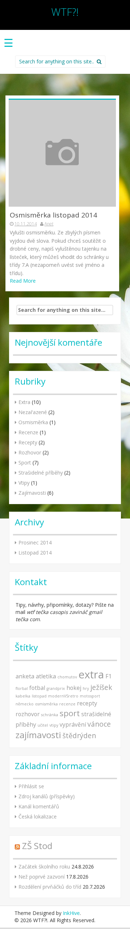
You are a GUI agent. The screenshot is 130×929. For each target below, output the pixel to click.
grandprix (56, 688)
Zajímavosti (32, 492)
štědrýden (79, 735)
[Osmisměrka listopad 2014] (62, 152)
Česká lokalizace (37, 816)
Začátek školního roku (44, 866)
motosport (90, 696)
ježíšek (101, 687)
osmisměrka (46, 703)
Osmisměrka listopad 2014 (53, 215)
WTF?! (65, 12)
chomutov (67, 676)
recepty (87, 703)
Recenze (28, 432)
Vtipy (24, 482)
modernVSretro (63, 696)
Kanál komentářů (38, 806)
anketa (25, 676)
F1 (108, 676)
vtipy (53, 725)
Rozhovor (29, 452)
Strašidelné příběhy (40, 472)
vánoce (99, 724)
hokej (73, 688)
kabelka (23, 696)
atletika (46, 676)
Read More (23, 280)
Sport (24, 462)
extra (91, 674)
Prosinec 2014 (35, 542)
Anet (48, 224)
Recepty (27, 442)
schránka (49, 714)
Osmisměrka (33, 422)
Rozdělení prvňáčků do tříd (49, 886)
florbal (22, 688)
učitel (43, 725)
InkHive (71, 913)
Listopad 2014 (35, 552)
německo (25, 703)
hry (86, 688)
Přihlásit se (31, 786)
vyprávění (73, 724)
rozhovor (28, 714)
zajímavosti (38, 735)
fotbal (37, 688)
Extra (24, 402)
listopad (39, 696)
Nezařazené (32, 412)
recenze (67, 703)
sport (70, 713)
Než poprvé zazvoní (41, 876)
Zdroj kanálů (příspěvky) (46, 796)
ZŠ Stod (37, 846)
